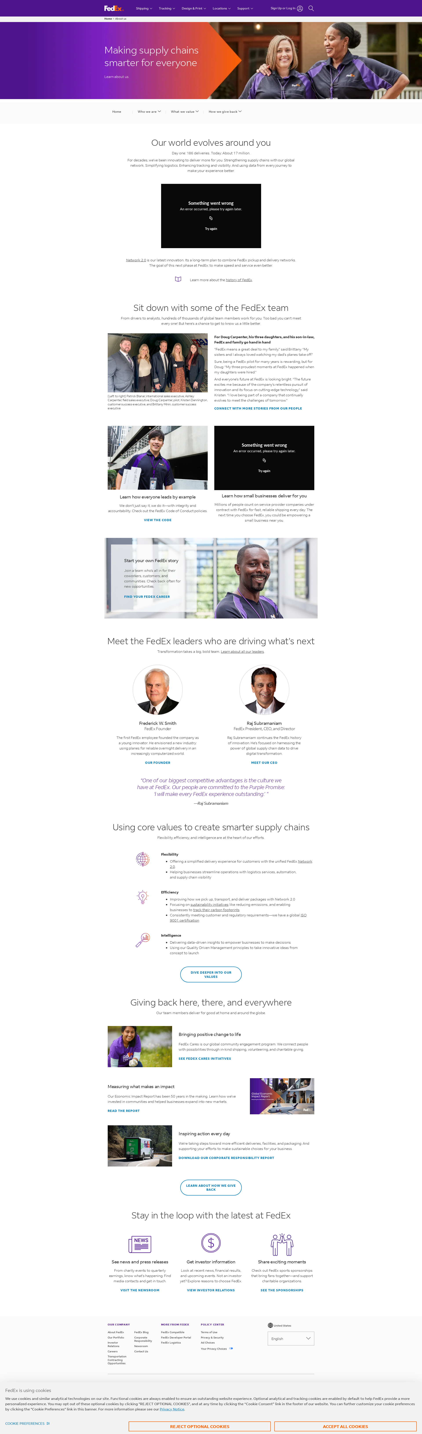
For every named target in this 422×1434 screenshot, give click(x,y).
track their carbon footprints (216, 909)
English (277, 1338)
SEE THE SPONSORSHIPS (282, 1290)
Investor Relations (113, 1344)
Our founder (157, 763)
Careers (113, 1351)
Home (108, 18)
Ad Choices (208, 1342)
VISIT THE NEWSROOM (140, 1290)
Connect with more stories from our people (258, 408)
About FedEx (116, 1332)
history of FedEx (239, 279)
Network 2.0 (136, 260)
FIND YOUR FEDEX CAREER (147, 597)
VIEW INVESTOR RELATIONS (211, 1290)
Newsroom (141, 1346)
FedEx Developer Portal (176, 1337)
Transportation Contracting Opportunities (117, 1360)
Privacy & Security (212, 1337)
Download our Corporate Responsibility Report (226, 1158)
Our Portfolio (116, 1337)
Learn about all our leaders (242, 651)
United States (282, 1325)
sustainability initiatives (210, 904)
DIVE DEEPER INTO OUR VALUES (211, 974)
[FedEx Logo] (118, 8)
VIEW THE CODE (158, 520)
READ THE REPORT (124, 1111)
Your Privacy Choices (214, 1348)
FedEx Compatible (172, 1332)
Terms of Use (209, 1332)
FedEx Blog (141, 1332)
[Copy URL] (211, 218)
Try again (211, 229)
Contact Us (141, 1351)
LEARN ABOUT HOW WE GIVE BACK (211, 1187)
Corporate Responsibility (143, 1339)
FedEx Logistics (171, 1342)
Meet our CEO (264, 763)
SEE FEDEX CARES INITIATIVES (205, 1059)
